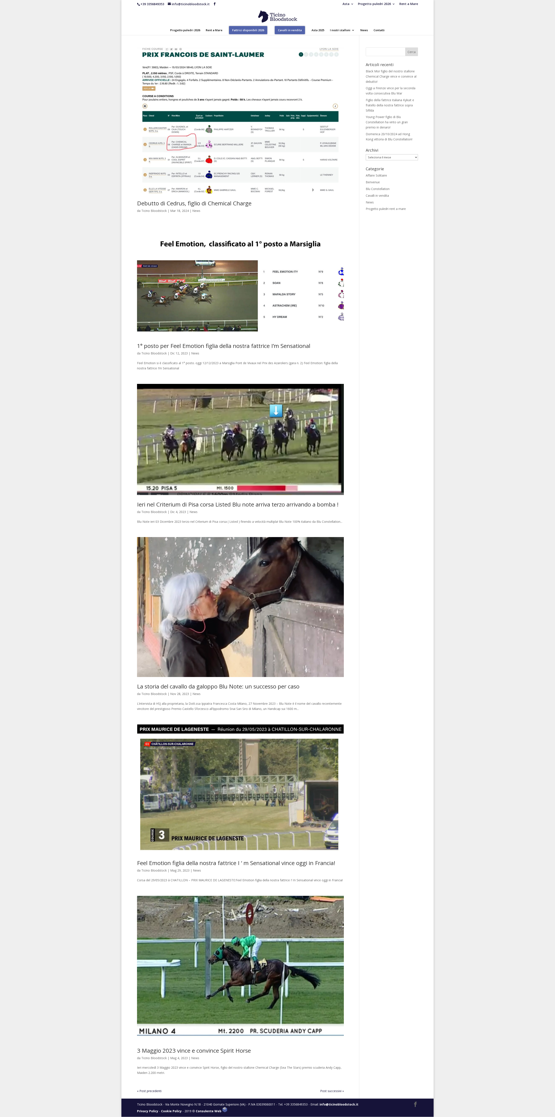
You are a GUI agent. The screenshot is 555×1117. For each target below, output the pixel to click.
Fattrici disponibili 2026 (248, 30)
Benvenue (373, 182)
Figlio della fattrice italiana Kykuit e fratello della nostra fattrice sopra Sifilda (390, 105)
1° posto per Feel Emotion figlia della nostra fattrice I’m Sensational (223, 346)
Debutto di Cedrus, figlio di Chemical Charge (194, 203)
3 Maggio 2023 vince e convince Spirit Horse (194, 1050)
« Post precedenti (149, 1091)
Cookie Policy (171, 1111)
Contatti (379, 30)
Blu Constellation (378, 189)
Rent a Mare (408, 4)
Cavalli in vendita (290, 30)
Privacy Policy (147, 1111)
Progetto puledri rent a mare (386, 209)
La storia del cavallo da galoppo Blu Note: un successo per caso (218, 686)
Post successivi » (332, 1091)
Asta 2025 (318, 30)
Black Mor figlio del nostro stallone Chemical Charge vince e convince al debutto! (391, 76)
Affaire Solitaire (376, 175)
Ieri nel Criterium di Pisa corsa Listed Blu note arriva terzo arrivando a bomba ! (237, 504)
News (364, 30)
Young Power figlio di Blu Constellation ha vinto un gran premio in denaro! (387, 122)
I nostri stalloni (340, 30)
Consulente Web (209, 1111)
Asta (346, 4)
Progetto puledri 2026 (374, 4)
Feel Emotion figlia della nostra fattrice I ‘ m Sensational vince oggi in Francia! (236, 863)
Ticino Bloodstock (154, 211)
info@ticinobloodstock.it (339, 1104)
